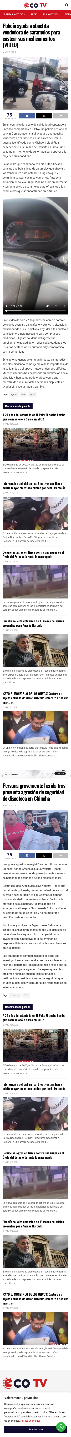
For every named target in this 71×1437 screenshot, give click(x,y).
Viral (32, 394)
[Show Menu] (4, 5)
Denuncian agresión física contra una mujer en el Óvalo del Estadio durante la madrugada (33, 554)
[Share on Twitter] (44, 115)
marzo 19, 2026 (11, 493)
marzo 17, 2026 (11, 561)
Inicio (34, 14)
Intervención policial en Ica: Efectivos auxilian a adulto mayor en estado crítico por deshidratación (34, 485)
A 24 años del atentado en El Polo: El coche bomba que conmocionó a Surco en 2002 (34, 417)
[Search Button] (66, 5)
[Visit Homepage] (35, 5)
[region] (35, 1414)
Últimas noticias (14, 14)
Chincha (15, 995)
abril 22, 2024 (9, 52)
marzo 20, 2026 (11, 424)
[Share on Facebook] (27, 115)
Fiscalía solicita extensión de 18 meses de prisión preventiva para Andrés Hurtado (33, 623)
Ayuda (14, 394)
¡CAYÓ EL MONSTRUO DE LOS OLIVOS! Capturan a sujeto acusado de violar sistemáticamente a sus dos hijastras (35, 697)
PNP (23, 394)
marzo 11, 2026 (11, 707)
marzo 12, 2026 (11, 630)
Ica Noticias (51, 14)
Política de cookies (30, 1421)
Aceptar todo (35, 1429)
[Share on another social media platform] (60, 115)
